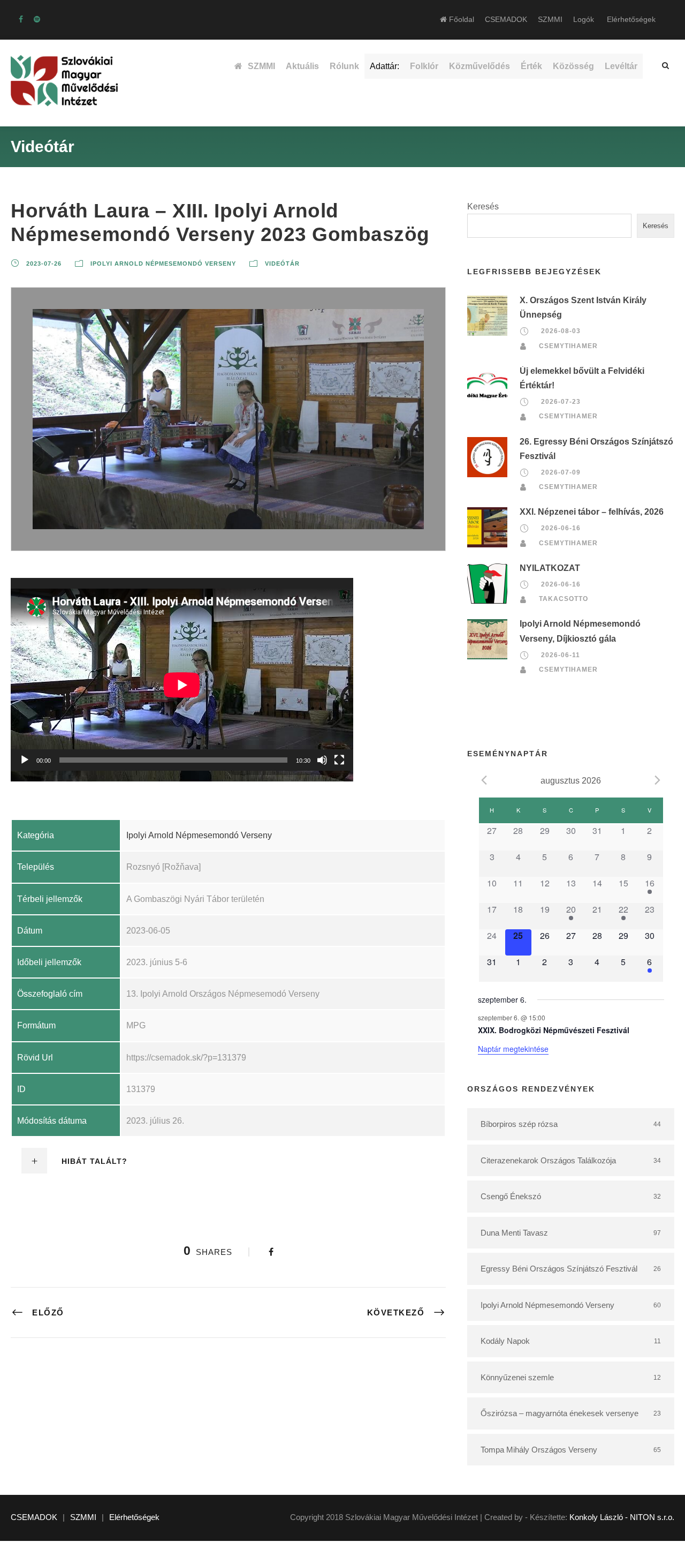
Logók (583, 19)
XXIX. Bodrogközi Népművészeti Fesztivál (553, 1030)
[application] (182, 674)
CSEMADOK (506, 19)
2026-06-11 (560, 655)
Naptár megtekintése (513, 1048)
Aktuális (302, 66)
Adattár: (384, 66)
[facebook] (21, 19)
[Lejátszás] (24, 760)
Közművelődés (479, 66)
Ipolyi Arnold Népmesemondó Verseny (163, 263)
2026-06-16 (561, 528)
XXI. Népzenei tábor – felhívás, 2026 (592, 511)
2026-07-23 (561, 401)
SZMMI (550, 19)
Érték (531, 66)
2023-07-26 (44, 263)
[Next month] (657, 779)
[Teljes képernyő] (339, 760)
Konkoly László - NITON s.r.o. (621, 1517)
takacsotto (563, 599)
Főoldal (460, 19)
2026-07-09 (561, 472)
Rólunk (344, 66)
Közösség (573, 66)
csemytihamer (568, 346)
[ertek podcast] (37, 19)
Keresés (483, 206)
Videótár (282, 263)
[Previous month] (484, 779)
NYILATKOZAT (550, 568)
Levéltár (621, 66)
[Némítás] (322, 760)
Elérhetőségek (631, 19)
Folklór (424, 66)
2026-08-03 (561, 331)
